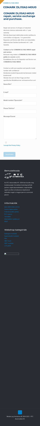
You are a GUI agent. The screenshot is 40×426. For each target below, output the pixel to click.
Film (5, 238)
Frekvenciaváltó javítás (11, 212)
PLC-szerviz (8, 214)
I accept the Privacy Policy (11, 145)
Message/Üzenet (9, 116)
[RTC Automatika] (10, 2)
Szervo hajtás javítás (11, 209)
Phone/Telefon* (9, 108)
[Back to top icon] (20, 412)
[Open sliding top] (2, 2)
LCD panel (7, 246)
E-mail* (5, 92)
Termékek (7, 217)
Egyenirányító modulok (11, 236)
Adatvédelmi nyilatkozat (12, 219)
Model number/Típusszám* (12, 100)
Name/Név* (7, 84)
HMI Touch (7, 241)
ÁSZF (6, 221)
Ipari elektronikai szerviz (12, 207)
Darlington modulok (10, 234)
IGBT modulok (8, 243)
